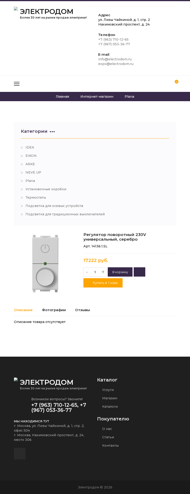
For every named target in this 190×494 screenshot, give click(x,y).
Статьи (107, 437)
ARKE (30, 164)
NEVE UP (33, 172)
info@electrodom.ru (115, 59)
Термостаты (35, 197)
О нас (106, 429)
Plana (30, 181)
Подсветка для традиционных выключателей (65, 214)
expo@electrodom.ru (115, 64)
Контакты (110, 445)
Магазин (109, 398)
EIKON (31, 156)
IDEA (29, 147)
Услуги (107, 390)
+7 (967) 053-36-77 (114, 44)
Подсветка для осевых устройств (54, 206)
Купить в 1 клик (105, 283)
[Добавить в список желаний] (139, 272)
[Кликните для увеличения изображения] (45, 263)
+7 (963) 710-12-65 (113, 39)
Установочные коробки (45, 189)
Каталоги (109, 406)
